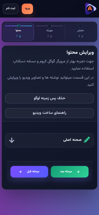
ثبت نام (10, 8)
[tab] (18, 32)
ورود (27, 8)
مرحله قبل (33, 171)
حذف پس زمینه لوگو (49, 98)
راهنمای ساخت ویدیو (49, 113)
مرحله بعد (66, 171)
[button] (49, 140)
